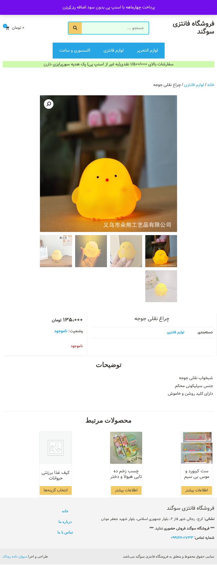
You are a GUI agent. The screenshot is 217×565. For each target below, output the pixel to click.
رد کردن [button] (69, 7)
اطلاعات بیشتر (196, 490)
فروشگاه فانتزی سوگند (193, 28)
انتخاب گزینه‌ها (56, 490)
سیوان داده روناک (15, 556)
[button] (48, 104)
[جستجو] (75, 28)
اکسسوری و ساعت (74, 50)
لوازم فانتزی (113, 50)
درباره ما (65, 521)
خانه (210, 85)
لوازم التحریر (147, 50)
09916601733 (182, 538)
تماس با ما (65, 532)
